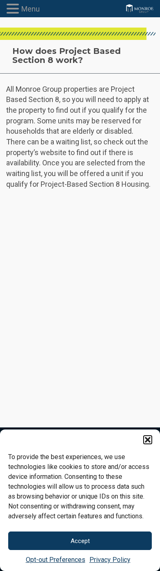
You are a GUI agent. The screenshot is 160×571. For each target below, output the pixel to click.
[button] (148, 440)
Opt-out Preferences (55, 560)
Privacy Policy (109, 560)
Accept (80, 541)
